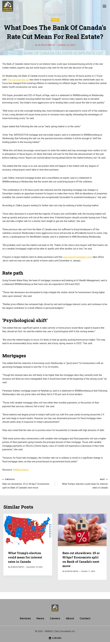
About (70, 618)
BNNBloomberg (21, 469)
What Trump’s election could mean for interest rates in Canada (85, 483)
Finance (55, 20)
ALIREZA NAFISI (46, 45)
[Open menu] (104, 6)
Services (25, 618)
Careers (55, 618)
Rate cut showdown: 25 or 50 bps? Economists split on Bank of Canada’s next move (25, 483)
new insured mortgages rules (77, 257)
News (40, 618)
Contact (85, 618)
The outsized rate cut (18, 79)
